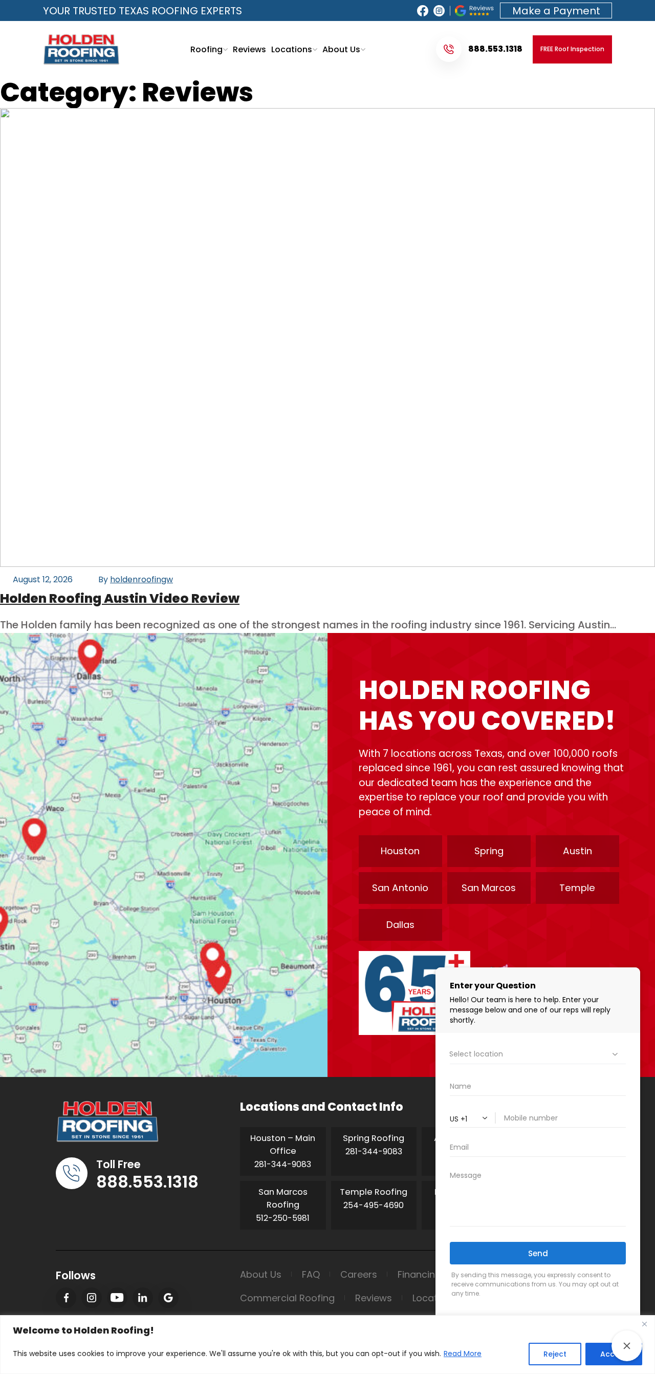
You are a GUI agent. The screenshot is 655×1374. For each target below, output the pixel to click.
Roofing (206, 50)
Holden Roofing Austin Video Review (119, 598)
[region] (327, 1344)
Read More (463, 1353)
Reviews (249, 50)
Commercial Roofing (287, 1298)
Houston (400, 850)
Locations (291, 50)
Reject (554, 1354)
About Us (341, 50)
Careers (358, 1274)
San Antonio (400, 887)
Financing (419, 1274)
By (135, 579)
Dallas (400, 924)
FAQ (311, 1274)
